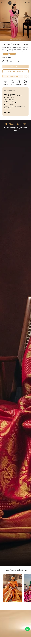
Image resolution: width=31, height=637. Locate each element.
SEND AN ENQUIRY (15, 71)
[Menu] (2, 2)
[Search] (5, 2)
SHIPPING (7, 112)
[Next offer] (27, 76)
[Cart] (29, 2)
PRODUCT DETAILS (9, 91)
